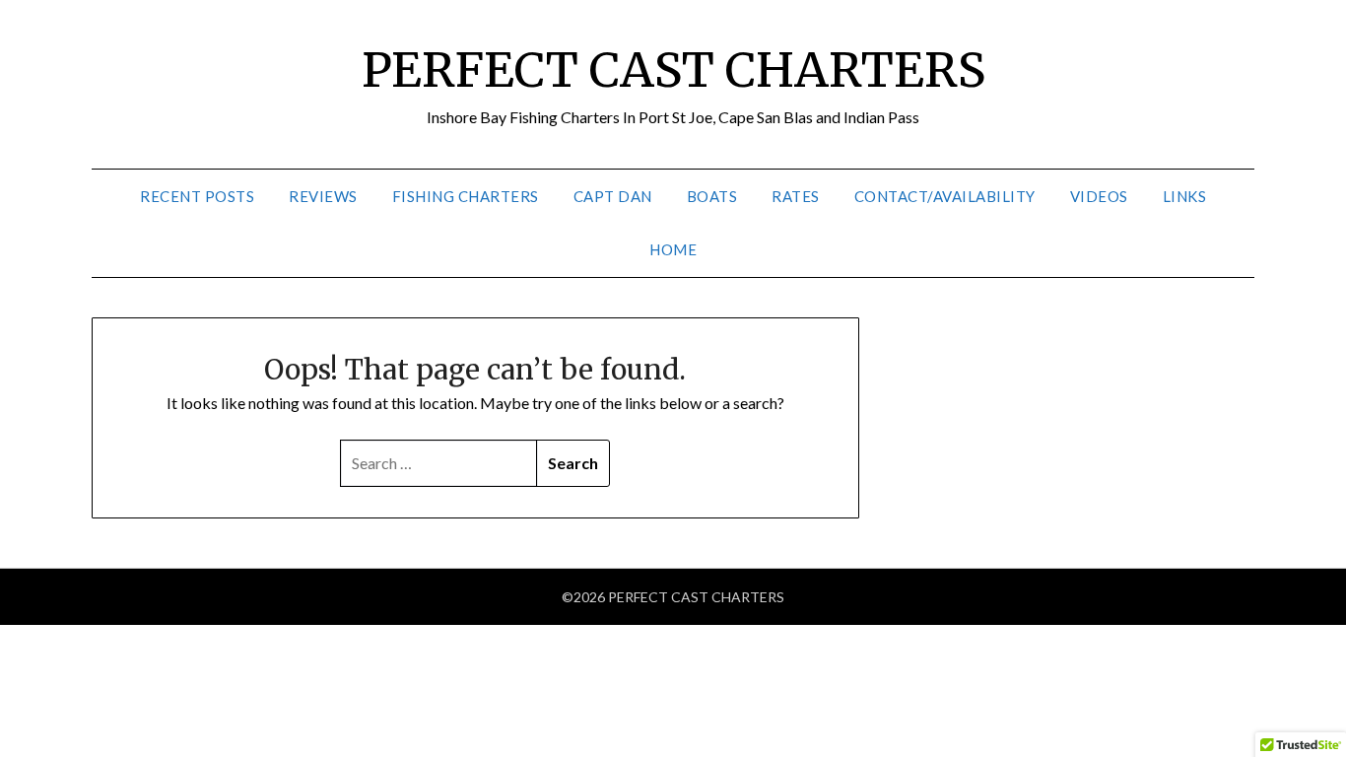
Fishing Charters (465, 196)
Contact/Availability (945, 196)
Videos (1099, 196)
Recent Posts (197, 196)
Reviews (323, 196)
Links (1185, 196)
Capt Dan (612, 196)
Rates (796, 196)
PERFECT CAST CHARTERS (673, 70)
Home (673, 249)
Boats (712, 196)
